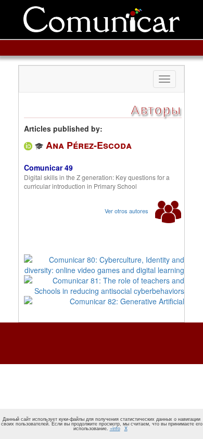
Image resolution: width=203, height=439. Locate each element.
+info (115, 428)
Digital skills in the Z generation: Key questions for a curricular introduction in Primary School (97, 181)
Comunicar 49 (48, 167)
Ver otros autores (127, 210)
